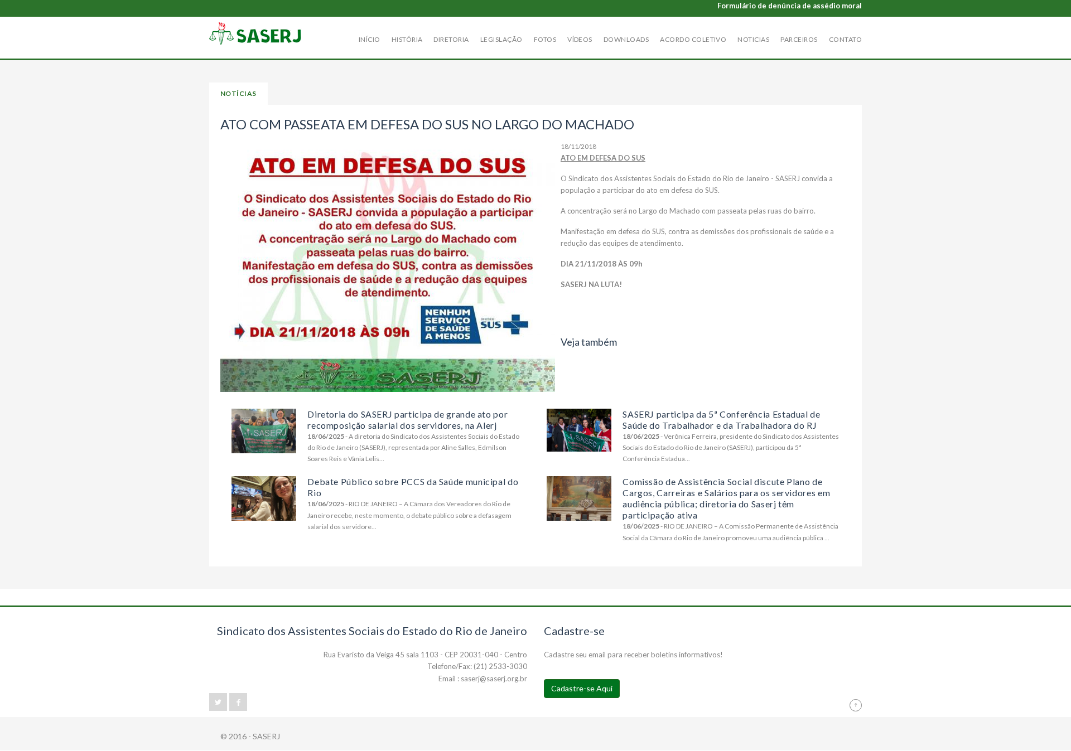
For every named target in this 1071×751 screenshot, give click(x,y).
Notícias (238, 93)
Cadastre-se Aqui (581, 688)
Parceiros (798, 39)
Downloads (626, 39)
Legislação (501, 39)
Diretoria (451, 39)
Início (369, 39)
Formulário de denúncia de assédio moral (789, 5)
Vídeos (579, 39)
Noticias (753, 39)
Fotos (545, 39)
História (407, 39)
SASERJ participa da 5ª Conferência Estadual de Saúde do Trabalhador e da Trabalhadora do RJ (721, 419)
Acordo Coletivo (693, 39)
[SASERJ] (255, 33)
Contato (845, 39)
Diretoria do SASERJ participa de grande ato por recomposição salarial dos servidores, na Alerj (407, 419)
